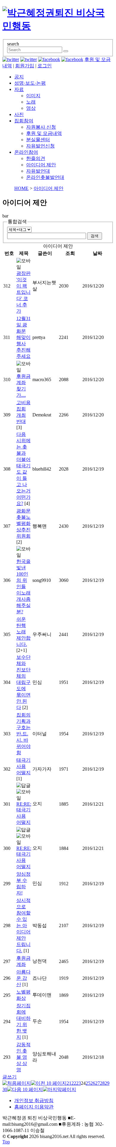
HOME (21, 188)
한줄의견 (35, 158)
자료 (19, 89)
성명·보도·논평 (30, 83)
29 (107, 1083)
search (13, 43)
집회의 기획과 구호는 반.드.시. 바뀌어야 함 (23, 733)
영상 (31, 108)
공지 (19, 76)
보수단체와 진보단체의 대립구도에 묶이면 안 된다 (23, 682)
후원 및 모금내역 (44, 133)
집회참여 (23, 120)
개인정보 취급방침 (34, 1100)
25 (88, 1083)
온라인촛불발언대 (45, 177)
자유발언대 (38, 171)
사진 (19, 114)
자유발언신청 (40, 145)
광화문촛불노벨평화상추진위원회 (23, 523)
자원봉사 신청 (41, 127)
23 (78, 1083)
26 (92, 1083)
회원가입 (24, 65)
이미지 (33, 95)
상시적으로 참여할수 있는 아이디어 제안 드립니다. (23, 925)
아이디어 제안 (41, 164)
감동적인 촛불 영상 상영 (23, 1057)
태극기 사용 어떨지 (23, 766)
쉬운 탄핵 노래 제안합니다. (23, 632)
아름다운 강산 (23, 978)
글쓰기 (9, 1076)
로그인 (44, 65)
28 (102, 1083)
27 (97, 1083)
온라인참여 (26, 152)
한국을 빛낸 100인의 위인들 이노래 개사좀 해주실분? (23, 586)
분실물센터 (38, 139)
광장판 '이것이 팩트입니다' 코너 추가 (23, 292)
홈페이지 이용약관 (34, 1106)
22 (73, 1083)
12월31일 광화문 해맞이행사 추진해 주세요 (23, 337)
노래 (31, 101)
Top (6, 1141)
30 (4, 1089)
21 (69, 1083)
